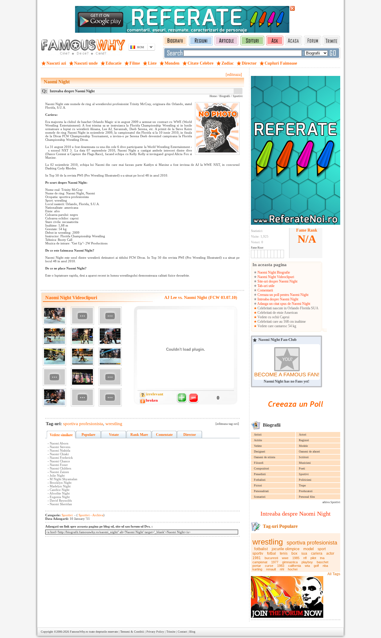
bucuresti (271, 558)
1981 (256, 558)
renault (271, 569)
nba (325, 565)
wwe (285, 558)
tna (322, 558)
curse (269, 565)
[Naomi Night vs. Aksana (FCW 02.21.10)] (82, 336)
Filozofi (258, 462)
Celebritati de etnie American (277, 313)
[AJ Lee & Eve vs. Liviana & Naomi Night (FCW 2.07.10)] (110, 356)
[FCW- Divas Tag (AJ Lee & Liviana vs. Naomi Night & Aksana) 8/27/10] (82, 377)
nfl (305, 558)
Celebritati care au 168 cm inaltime (281, 321)
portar (256, 565)
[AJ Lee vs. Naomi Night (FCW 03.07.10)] (54, 316)
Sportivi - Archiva (90, 515)
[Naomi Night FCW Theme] (82, 316)
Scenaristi (260, 496)
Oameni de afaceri (309, 451)
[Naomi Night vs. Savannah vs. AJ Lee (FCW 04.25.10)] (54, 336)
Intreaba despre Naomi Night (277, 299)
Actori (302, 434)
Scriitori (304, 457)
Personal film (307, 496)
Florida (305, 308)
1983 (280, 565)
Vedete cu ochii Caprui (273, 317)
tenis (284, 553)
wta (307, 565)
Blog (192, 631)
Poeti (302, 468)
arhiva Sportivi (331, 502)
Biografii (224, 96)
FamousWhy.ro (79, 631)
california (294, 565)
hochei (292, 569)
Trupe (302, 485)
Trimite (170, 631)
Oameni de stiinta (264, 457)
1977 (274, 562)
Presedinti (260, 474)
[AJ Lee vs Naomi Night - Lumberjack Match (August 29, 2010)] (82, 356)
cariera (316, 553)
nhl (282, 569)
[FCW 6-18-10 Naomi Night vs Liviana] (110, 316)
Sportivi (304, 474)
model (308, 549)
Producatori (306, 491)
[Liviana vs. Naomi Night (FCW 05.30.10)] (54, 356)
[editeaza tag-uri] (227, 423)
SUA (314, 308)
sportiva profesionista (312, 543)
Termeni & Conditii (132, 631)
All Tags (333, 574)
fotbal (271, 553)
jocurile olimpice (285, 549)
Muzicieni (305, 462)
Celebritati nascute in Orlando (278, 308)
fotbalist (261, 549)
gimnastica (290, 562)
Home (213, 96)
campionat (259, 562)
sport (322, 549)
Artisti (258, 434)
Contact (182, 631)
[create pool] (295, 413)
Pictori (258, 485)
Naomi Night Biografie (273, 272)
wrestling (267, 541)
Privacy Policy (155, 631)
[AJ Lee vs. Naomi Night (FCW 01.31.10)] (110, 336)
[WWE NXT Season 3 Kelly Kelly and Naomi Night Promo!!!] (110, 397)
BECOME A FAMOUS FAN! (286, 375)
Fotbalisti (260, 479)
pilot (313, 558)
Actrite (258, 440)
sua (304, 553)
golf (316, 565)
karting (257, 569)
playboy (307, 562)
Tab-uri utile (265, 286)
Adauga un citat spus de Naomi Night (283, 304)
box (294, 553)
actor (330, 553)
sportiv (257, 553)
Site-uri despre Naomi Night (277, 281)
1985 (295, 558)
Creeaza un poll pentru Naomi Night (282, 295)
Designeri (259, 451)
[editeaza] (234, 74)
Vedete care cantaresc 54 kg (276, 326)
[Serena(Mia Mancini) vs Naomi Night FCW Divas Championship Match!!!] (82, 397)
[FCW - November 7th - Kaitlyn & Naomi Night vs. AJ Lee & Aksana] (110, 377)
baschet (322, 562)
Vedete (258, 445)
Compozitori (261, 468)
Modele (303, 445)
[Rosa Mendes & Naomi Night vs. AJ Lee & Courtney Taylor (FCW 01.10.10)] (54, 397)
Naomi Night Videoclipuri (275, 277)
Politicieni (305, 479)
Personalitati (261, 491)
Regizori (304, 440)
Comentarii (265, 290)
